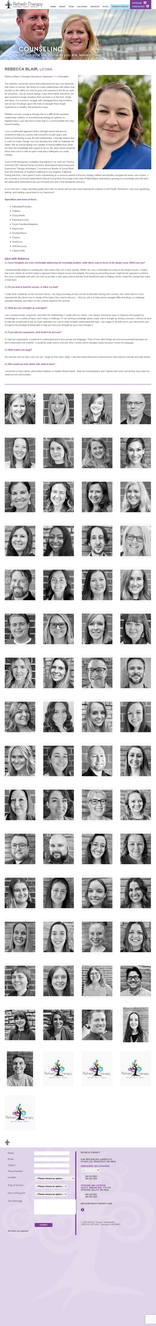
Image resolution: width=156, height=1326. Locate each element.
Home (53, 7)
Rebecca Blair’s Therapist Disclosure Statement (29, 76)
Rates (106, 7)
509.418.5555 (91, 1194)
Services (95, 7)
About (62, 7)
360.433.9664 (91, 1176)
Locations (82, 7)
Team (71, 7)
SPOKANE (137, 3)
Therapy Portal (120, 7)
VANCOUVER (138, 6)
